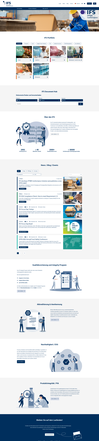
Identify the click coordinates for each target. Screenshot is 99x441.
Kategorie (18, 98)
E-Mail (35, 287)
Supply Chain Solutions (41, 43)
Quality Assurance (57, 43)
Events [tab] (36, 171)
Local (33, 43)
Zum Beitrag (22, 188)
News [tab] (24, 171)
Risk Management (68, 43)
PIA (50, 43)
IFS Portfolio (19, 8)
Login (60, 3)
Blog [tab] (30, 171)
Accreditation (77, 43)
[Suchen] (81, 174)
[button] (2, 21)
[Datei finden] (80, 104)
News (64, 3)
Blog (67, 3)
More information (23, 216)
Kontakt (89, 3)
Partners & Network (32, 8)
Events (71, 3)
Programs (26, 43)
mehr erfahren (54, 134)
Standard (63, 98)
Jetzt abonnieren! (49, 434)
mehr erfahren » (21, 361)
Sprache (40, 98)
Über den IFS (45, 8)
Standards (19, 43)
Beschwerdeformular (25, 287)
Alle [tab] (19, 171)
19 (24, 253)
